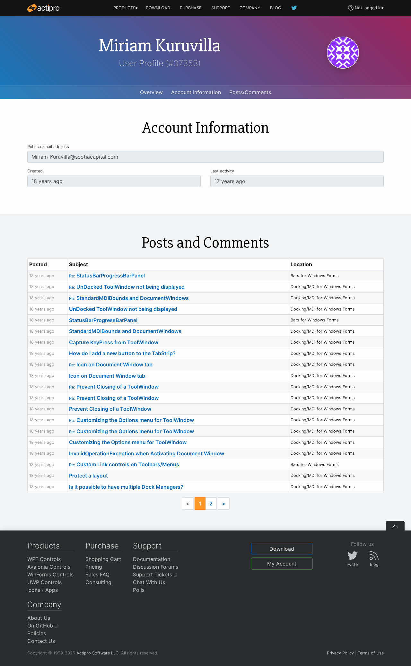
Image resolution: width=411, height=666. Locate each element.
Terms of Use (371, 653)
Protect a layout (88, 475)
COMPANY (250, 7)
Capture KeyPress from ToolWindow (113, 342)
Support (147, 545)
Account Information (196, 92)
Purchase (102, 545)
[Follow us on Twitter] (294, 8)
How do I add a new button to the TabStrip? (122, 353)
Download (281, 549)
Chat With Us (149, 582)
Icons (33, 590)
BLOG (275, 7)
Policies (36, 633)
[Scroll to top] (395, 525)
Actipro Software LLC (97, 653)
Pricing (93, 567)
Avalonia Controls (48, 567)
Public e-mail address (48, 146)
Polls (138, 590)
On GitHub (41, 625)
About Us (38, 618)
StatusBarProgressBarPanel (107, 275)
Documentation (151, 559)
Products (43, 545)
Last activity (222, 171)
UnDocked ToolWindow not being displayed (127, 287)
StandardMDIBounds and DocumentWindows (129, 298)
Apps (51, 590)
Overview (151, 92)
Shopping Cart (103, 559)
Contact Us (41, 641)
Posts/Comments (250, 92)
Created (35, 171)
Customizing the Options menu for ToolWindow (131, 420)
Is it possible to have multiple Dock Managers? (126, 487)
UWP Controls (44, 582)
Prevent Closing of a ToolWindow (114, 386)
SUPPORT (220, 7)
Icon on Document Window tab (111, 364)
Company (44, 604)
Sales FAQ (97, 574)
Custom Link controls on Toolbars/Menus (124, 464)
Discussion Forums (155, 567)
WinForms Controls (50, 574)
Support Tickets (153, 574)
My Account (281, 563)
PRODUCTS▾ (125, 7)
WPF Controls (44, 559)
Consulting (98, 582)
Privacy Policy (340, 653)
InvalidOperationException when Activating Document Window (146, 453)
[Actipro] (43, 8)
